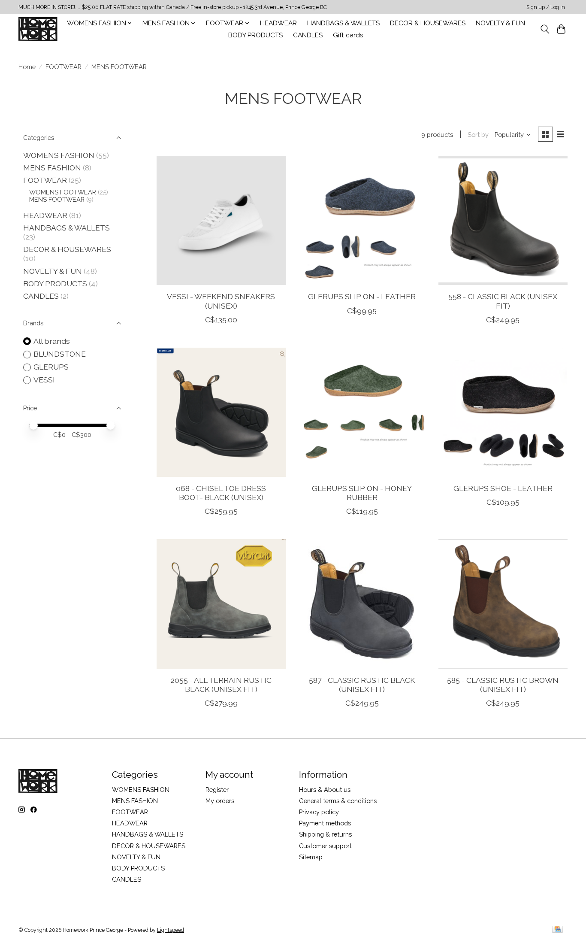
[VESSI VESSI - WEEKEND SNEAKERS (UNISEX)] (221, 220)
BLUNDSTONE (59, 353)
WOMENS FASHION (58, 155)
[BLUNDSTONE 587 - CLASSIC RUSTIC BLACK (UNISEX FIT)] (361, 603)
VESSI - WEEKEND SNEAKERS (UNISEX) (221, 301)
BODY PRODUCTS (255, 35)
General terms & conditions (338, 800)
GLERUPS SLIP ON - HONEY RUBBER (362, 493)
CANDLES (308, 35)
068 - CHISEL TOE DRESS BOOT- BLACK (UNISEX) (221, 493)
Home (27, 66)
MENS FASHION (52, 167)
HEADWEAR (278, 23)
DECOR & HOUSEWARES (427, 23)
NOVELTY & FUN (500, 23)
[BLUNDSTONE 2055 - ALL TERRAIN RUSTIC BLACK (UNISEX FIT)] (221, 603)
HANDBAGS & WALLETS (343, 23)
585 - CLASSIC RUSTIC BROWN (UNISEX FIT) (503, 685)
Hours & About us (324, 789)
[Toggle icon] (544, 29)
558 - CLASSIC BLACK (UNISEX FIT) (502, 301)
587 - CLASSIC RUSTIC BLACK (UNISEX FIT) (362, 685)
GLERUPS (51, 366)
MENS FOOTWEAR (57, 199)
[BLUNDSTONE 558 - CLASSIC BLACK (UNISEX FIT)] (503, 220)
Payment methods (325, 823)
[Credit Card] (557, 930)
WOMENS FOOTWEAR (62, 192)
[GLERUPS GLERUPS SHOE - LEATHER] (503, 412)
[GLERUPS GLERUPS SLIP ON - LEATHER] (361, 220)
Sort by (478, 134)
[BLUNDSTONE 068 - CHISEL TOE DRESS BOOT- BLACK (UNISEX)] (221, 412)
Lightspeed (170, 930)
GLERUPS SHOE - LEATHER (503, 488)
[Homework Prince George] (37, 29)
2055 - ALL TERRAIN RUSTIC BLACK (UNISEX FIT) (221, 685)
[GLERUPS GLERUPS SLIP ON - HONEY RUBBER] (361, 412)
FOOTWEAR (63, 66)
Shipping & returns (325, 834)
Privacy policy (319, 812)
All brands (51, 341)
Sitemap (311, 857)
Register (217, 789)
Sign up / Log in (545, 7)
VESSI (44, 379)
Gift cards (348, 35)
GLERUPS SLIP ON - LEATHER (362, 296)
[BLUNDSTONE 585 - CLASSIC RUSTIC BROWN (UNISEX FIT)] (503, 603)
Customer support (325, 845)
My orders (219, 800)
